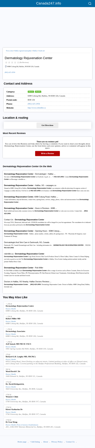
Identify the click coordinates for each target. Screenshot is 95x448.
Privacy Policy (57, 442)
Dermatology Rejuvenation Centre (20, 306)
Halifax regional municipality (22, 51)
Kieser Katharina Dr (14, 409)
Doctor (31, 92)
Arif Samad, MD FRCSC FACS (18, 344)
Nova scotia (9, 51)
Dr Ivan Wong (11, 422)
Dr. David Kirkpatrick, (15, 384)
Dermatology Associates (15, 331)
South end (42, 51)
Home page (22, 442)
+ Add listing (35, 442)
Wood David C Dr (13, 371)
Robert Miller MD (13, 319)
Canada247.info (47, 3)
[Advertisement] (47, 26)
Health (38, 92)
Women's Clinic (12, 397)
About (45, 442)
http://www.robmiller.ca (37, 108)
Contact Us (70, 442)
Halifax (35, 51)
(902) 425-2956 (10, 72)
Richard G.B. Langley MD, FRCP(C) (21, 357)
